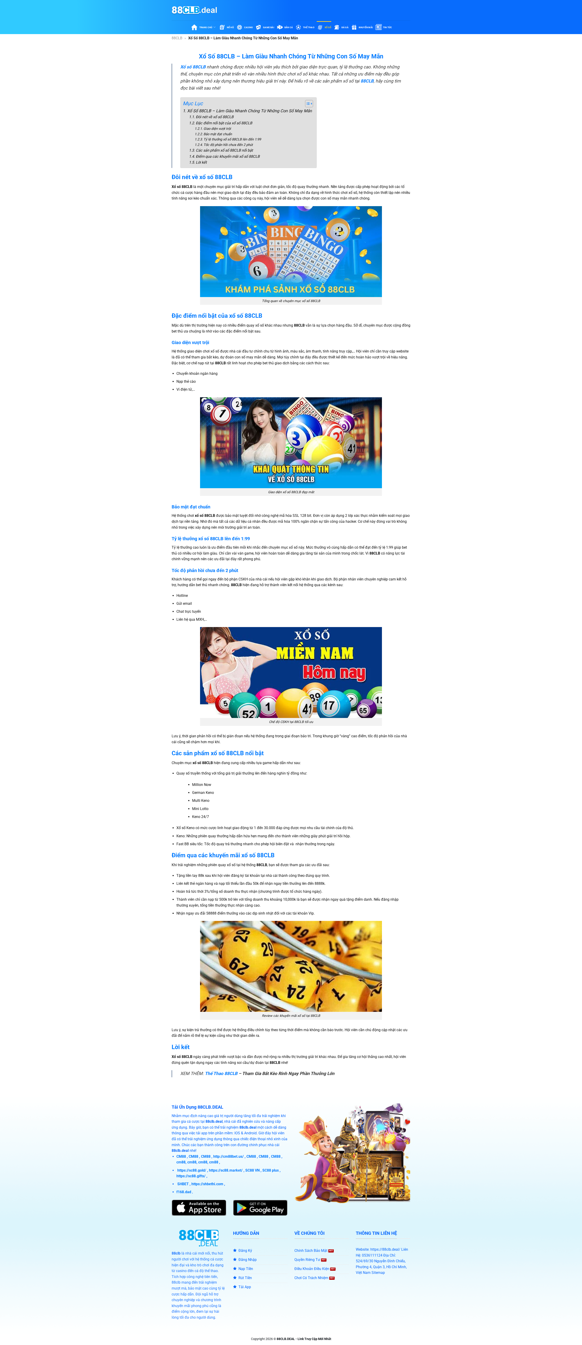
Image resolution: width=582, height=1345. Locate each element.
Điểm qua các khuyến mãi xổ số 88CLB (227, 156)
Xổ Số (328, 27)
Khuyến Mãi (366, 27)
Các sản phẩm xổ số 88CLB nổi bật (224, 150)
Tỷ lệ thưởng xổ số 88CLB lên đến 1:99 (232, 139)
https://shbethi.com (207, 1184)
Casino (248, 27)
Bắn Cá (288, 27)
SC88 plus (270, 1170)
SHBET (183, 1184)
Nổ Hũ (230, 27)
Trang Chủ (206, 27)
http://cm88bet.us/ (228, 1156)
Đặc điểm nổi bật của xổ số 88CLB (224, 123)
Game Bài (268, 27)
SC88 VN (252, 1170)
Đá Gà (345, 27)
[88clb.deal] (194, 10)
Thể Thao (308, 27)
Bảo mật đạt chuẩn (217, 134)
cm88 (181, 1162)
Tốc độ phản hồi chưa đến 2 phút (228, 145)
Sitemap (378, 1272)
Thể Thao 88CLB (221, 1073)
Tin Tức (387, 27)
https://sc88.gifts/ (191, 1176)
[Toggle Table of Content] (307, 104)
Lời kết (201, 162)
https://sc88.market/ (226, 1170)
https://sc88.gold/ (191, 1170)
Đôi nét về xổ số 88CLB (214, 117)
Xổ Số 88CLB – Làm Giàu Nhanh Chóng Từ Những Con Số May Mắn (249, 110)
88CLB (177, 38)
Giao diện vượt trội (217, 129)
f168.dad (183, 1192)
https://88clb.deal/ (385, 1249)
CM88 (181, 1156)
